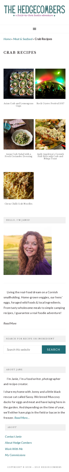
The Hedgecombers (34, 11)
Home (7, 39)
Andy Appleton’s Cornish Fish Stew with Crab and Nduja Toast (50, 156)
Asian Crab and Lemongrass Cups (19, 104)
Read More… (22, 417)
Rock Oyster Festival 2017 (50, 103)
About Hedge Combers (18, 442)
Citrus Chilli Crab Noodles (19, 204)
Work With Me (14, 449)
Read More (10, 323)
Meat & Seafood (22, 39)
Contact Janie (13, 436)
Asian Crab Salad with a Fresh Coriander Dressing (18, 155)
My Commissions (15, 455)
